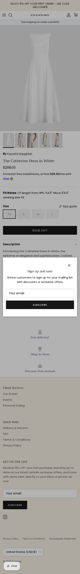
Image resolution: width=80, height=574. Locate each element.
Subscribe (40, 305)
